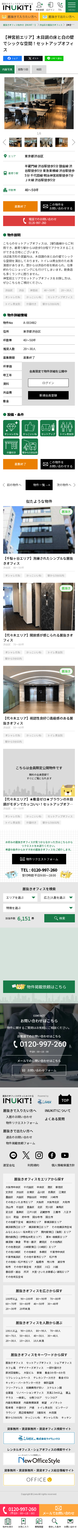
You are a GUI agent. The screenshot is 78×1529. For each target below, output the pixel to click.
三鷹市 (57, 1212)
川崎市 (54, 1197)
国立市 (49, 1217)
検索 (62, 918)
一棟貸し (21, 1397)
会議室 (9, 1392)
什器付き (31, 304)
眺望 (44, 1402)
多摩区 (43, 1252)
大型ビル (29, 1372)
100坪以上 (11, 1298)
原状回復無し (13, 1372)
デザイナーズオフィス (31, 1367)
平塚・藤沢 (30, 1242)
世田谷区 (32, 1197)
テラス (9, 1397)
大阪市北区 (53, 1202)
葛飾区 (20, 1212)
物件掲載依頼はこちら (46, 986)
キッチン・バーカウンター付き (23, 1382)
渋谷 (21, 290)
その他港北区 (13, 1247)
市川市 (50, 1261)
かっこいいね (33, 297)
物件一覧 (39, 485)
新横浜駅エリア (53, 1222)
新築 (39, 1372)
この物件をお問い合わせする (61, 206)
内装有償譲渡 (13, 1402)
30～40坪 (52, 1303)
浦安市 (61, 1261)
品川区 (41, 1192)
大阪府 (40, 1202)
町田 (16, 1217)
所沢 (26, 1271)
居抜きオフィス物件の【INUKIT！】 (20, 24)
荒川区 (49, 1207)
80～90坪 (41, 1298)
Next (74, 103)
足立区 (9, 1212)
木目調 (52, 1412)
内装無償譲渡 (31, 1402)
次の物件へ (64, 485)
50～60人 (25, 1335)
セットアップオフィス (60, 297)
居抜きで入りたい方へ (22, 17)
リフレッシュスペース (18, 1377)
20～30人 (66, 290)
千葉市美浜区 (13, 1256)
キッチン (66, 1417)
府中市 (25, 1217)
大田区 (20, 1197)
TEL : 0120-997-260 (39, 870)
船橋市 (40, 1261)
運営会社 (9, 1165)
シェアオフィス (63, 1362)
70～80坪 (55, 1298)
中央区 (40, 1187)
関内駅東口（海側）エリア (56, 1232)
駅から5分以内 (51, 304)
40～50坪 (49, 290)
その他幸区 (30, 1252)
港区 (49, 1187)
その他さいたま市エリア (19, 1202)
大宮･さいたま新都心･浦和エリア (50, 1271)
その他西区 (56, 1242)
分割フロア (35, 1397)
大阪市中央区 (13, 1187)
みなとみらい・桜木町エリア (22, 1232)
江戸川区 (32, 1212)
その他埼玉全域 (14, 1276)
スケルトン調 (54, 1387)
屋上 (68, 1392)
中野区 (43, 1197)
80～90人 (41, 1330)
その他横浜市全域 (62, 1227)
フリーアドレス (14, 1387)
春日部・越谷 (13, 1271)
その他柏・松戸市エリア (19, 1261)
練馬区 (60, 1207)
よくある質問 (55, 1118)
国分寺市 (37, 1217)
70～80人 (55, 1330)
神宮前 (34, 290)
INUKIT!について (58, 1110)
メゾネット (56, 1402)
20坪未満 (25, 1308)
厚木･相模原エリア (56, 1237)
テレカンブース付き (44, 1377)
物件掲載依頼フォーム (20, 1143)
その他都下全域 (14, 1222)
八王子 (67, 1212)
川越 (55, 1266)
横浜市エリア (33, 1222)
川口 (47, 1266)
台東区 (30, 1192)
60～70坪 (11, 1303)
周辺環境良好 (26, 1412)
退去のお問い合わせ (19, 1137)
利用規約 (33, 1165)
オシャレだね (12, 297)
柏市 (8, 1266)
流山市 (9, 1207)
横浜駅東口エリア (39, 1227)
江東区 (62, 1192)
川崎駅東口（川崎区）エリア (40, 1247)
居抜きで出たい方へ (18, 1130)
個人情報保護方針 (63, 1165)
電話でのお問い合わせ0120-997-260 (42, 221)
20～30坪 (11, 1308)
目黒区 (52, 1192)
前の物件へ (14, 485)
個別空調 (49, 1382)
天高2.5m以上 (55, 1392)
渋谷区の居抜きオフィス (51, 24)
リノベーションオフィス (30, 1392)
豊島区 (30, 1207)
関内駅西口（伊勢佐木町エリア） (24, 1237)
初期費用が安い (35, 1387)
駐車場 (9, 1407)
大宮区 (38, 1266)
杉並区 (20, 1207)
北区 (39, 1207)
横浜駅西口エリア (16, 1227)
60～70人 (11, 1335)
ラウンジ (11, 1412)
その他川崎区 (13, 1252)
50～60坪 (25, 1303)
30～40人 (52, 1335)
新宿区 (59, 1187)
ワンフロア (51, 1397)
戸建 (31, 1407)
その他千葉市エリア (35, 1256)
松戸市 (53, 1256)
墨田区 (9, 1197)
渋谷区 (9, 290)
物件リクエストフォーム (42, 859)
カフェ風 (11, 1367)
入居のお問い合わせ (19, 1117)
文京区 (9, 1192)
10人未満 (38, 1340)
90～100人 (27, 1330)
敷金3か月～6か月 (55, 1372)
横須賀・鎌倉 (13, 1242)
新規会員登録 (48, 395)
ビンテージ (62, 1407)
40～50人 (38, 1335)
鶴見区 (43, 1242)
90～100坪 (27, 1298)
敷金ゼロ (64, 1377)
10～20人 (25, 1340)
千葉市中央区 (57, 1252)
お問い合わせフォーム (41, 1070)
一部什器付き (54, 1367)
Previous (4, 103)
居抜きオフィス (14, 1362)
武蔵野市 (45, 1212)
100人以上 (11, 1330)
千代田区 (29, 1187)
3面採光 (41, 1412)
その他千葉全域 (22, 1266)
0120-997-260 (43, 1044)
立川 (8, 1217)
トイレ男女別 (12, 304)
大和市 (66, 1202)
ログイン (48, 383)
